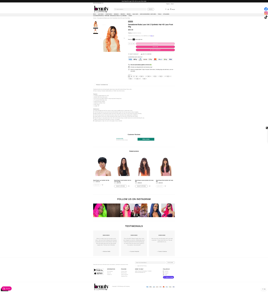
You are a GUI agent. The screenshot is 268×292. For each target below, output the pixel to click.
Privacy (145, 265)
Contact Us (109, 274)
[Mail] (145, 272)
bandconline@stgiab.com (98, 3)
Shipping (130, 32)
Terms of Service (124, 274)
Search (151, 9)
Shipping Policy (124, 276)
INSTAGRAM (144, 199)
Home (94, 18)
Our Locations (110, 271)
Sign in (172, 3)
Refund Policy (124, 272)
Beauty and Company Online (101, 9)
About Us (109, 272)
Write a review (145, 139)
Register (168, 3)
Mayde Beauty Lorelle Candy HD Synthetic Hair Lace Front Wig (143, 181)
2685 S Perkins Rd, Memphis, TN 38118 (143, 271)
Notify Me (155, 46)
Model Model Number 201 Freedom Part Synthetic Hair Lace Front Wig (164, 181)
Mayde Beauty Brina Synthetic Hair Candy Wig (122, 181)
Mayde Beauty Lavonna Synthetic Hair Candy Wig (102, 181)
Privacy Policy (124, 271)
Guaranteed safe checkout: (135, 57)
